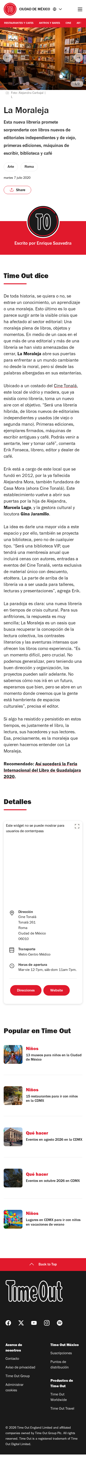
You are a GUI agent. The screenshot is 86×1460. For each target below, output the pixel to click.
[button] (77, 826)
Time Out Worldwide (58, 1397)
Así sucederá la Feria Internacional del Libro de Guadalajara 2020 (42, 771)
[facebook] (8, 1323)
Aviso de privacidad (20, 1368)
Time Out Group (18, 1376)
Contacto (12, 1359)
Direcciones (26, 991)
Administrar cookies (14, 1387)
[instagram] (47, 1323)
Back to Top (48, 1265)
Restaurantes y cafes (18, 23)
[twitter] (21, 1323)
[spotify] (59, 1323)
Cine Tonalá (65, 386)
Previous (7, 57)
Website (56, 991)
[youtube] (34, 1323)
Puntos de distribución (59, 1365)
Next (78, 57)
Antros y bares (49, 23)
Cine (68, 23)
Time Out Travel (62, 1409)
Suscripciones (61, 1353)
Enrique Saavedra (54, 244)
